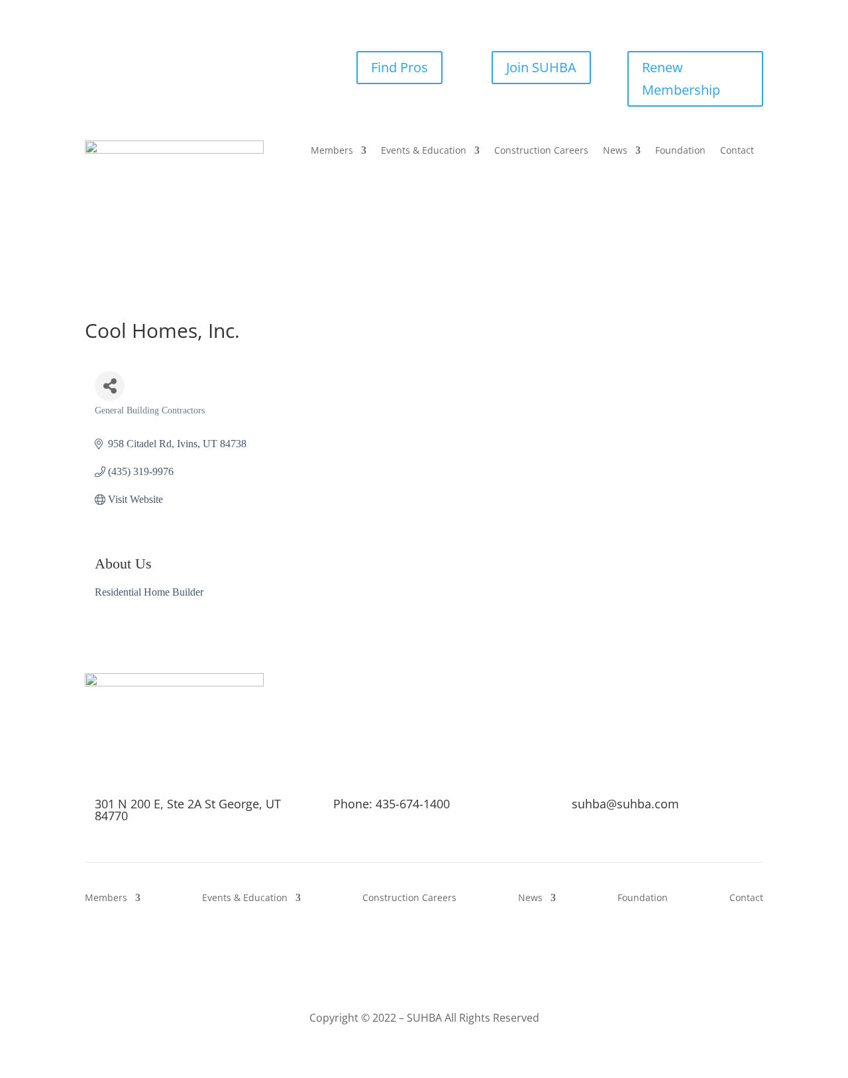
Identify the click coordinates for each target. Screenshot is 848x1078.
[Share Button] (110, 386)
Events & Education (423, 151)
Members (332, 151)
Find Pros (399, 67)
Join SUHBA (541, 67)
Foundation (680, 151)
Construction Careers (541, 151)
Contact (737, 151)
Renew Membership (681, 78)
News (615, 151)
